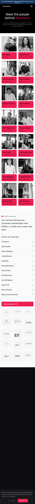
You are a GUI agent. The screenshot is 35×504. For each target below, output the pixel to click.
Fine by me (22, 500)
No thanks (12, 500)
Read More (17, 2)
